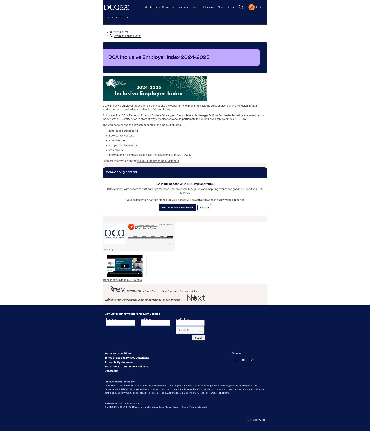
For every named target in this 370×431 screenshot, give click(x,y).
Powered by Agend (256, 419)
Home (107, 17)
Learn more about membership (177, 207)
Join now (204, 207)
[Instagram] (252, 360)
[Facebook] (235, 360)
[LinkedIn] (243, 360)
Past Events (121, 17)
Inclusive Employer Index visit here (158, 160)
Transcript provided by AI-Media (122, 280)
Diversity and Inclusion (127, 35)
